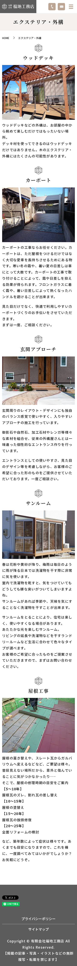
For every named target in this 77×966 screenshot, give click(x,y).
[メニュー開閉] (71, 7)
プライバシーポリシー (38, 918)
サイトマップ (38, 929)
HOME (5, 38)
